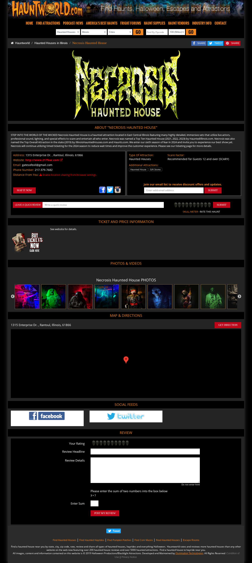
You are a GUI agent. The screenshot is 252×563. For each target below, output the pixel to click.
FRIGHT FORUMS (130, 23)
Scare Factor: (176, 155)
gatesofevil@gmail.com (37, 165)
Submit (221, 204)
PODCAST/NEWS (73, 23)
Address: (19, 155)
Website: (19, 160)
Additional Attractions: (143, 165)
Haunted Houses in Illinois (51, 43)
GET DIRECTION (227, 324)
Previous (13, 297)
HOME (29, 23)
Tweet (116, 531)
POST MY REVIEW (105, 513)
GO (138, 32)
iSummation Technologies (189, 553)
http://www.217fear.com (42, 160)
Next (239, 297)
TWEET (218, 43)
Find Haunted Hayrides (91, 540)
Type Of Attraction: (141, 155)
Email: (17, 165)
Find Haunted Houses (64, 540)
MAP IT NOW (24, 190)
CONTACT (220, 23)
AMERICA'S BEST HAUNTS (101, 23)
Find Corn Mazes (143, 540)
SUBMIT (213, 190)
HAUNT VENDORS (178, 23)
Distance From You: (26, 175)
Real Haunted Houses (168, 540)
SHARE (201, 43)
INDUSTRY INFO (202, 23)
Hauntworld (22, 43)
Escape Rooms (191, 540)
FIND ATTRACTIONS (48, 23)
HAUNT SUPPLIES (154, 23)
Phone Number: (23, 170)
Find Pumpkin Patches (119, 540)
